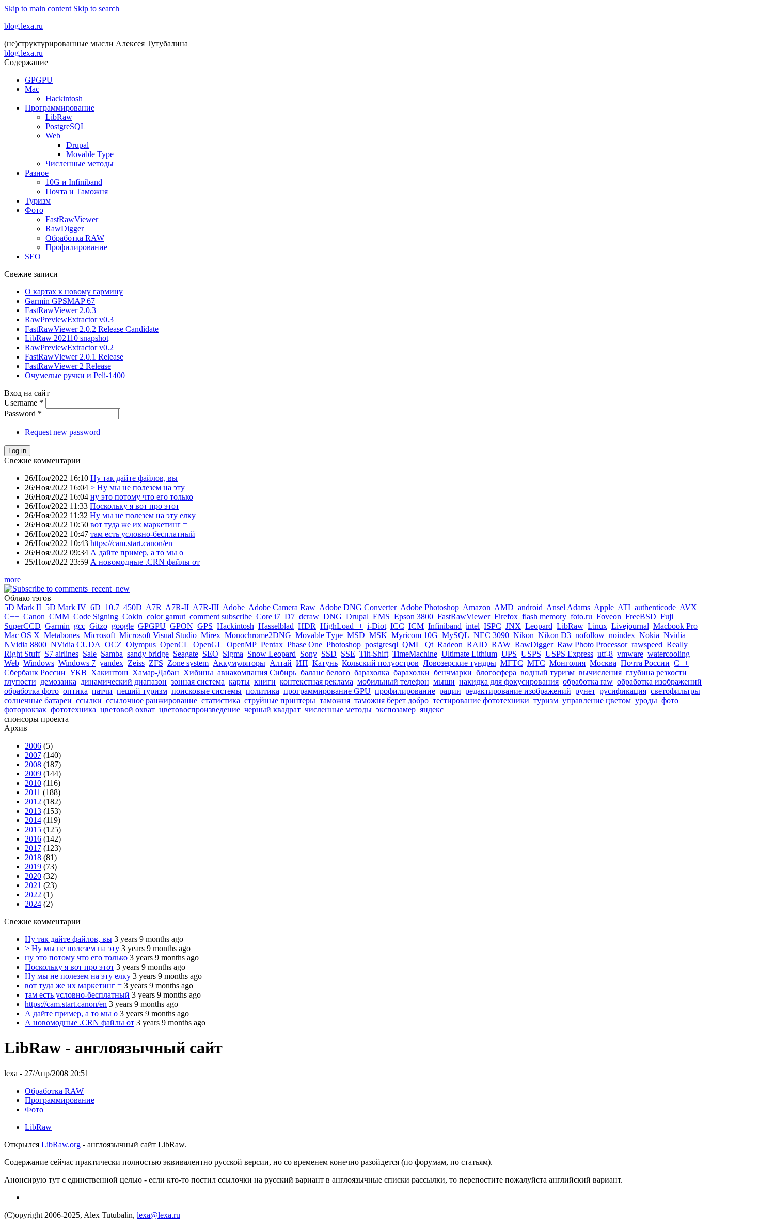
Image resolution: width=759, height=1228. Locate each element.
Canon (34, 616)
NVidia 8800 (25, 644)
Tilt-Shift (373, 653)
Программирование (59, 107)
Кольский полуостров (380, 663)
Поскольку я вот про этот (134, 506)
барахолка (371, 672)
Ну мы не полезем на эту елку (143, 515)
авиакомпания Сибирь (256, 672)
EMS (381, 616)
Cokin (132, 616)
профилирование (405, 691)
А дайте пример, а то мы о (136, 552)
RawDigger (64, 228)
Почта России (645, 663)
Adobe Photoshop (429, 607)
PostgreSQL (65, 126)
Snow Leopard (271, 653)
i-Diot (376, 625)
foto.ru (581, 616)
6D (95, 607)
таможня (335, 700)
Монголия (567, 663)
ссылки (89, 700)
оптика (75, 691)
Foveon (608, 616)
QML (411, 644)
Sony (308, 653)
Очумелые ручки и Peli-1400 (75, 375)
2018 (33, 857)
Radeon (450, 644)
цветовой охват (127, 709)
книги (265, 681)
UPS (509, 653)
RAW (501, 644)
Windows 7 (77, 663)
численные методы (338, 709)
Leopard (538, 625)
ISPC (492, 625)
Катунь (325, 663)
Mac (32, 89)
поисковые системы (206, 691)
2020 (33, 876)
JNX (513, 625)
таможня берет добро (391, 700)
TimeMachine (414, 653)
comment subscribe (220, 616)
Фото (34, 210)
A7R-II (177, 607)
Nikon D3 (554, 635)
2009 (33, 773)
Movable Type (90, 154)
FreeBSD (640, 616)
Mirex (210, 635)
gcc (79, 625)
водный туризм (547, 672)
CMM (59, 616)
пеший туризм (142, 691)
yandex (111, 663)
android (530, 607)
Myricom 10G (414, 635)
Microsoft (99, 635)
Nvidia (674, 635)
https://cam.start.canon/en (131, 543)
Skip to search (96, 8)
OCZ (113, 644)
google (123, 625)
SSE (348, 653)
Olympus (141, 644)
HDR (307, 625)
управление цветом (596, 700)
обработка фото (31, 691)
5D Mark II (22, 607)
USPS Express (569, 653)
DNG (332, 616)
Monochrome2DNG (258, 635)
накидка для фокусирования (509, 681)
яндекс (432, 709)
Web (52, 135)
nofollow (590, 635)
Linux (597, 625)
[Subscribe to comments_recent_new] (67, 588)
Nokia (649, 635)
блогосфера (496, 672)
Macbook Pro (675, 625)
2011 (33, 792)
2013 (33, 810)
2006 (33, 745)
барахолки (411, 672)
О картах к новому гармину (74, 291)
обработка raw (588, 681)
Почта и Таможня (76, 191)
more (12, 579)
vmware (630, 653)
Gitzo (98, 625)
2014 (33, 820)
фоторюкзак (25, 709)
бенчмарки (453, 672)
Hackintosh (64, 98)
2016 (33, 838)
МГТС (511, 663)
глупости (20, 681)
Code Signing (95, 616)
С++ (681, 663)
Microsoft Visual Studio (158, 635)
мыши (444, 681)
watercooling (668, 653)
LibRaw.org (61, 1144)
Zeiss (136, 663)
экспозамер (396, 709)
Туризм (38, 200)
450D (132, 607)
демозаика (58, 681)
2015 (33, 829)
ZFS (156, 663)
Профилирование (76, 247)
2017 (33, 848)
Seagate (185, 653)
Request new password (62, 432)
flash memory (544, 616)
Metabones (62, 635)
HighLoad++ (341, 625)
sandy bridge (148, 653)
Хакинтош (109, 672)
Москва (603, 663)
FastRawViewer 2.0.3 (60, 310)
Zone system (188, 663)
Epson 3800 (413, 616)
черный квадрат (272, 709)
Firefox (506, 616)
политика (262, 691)
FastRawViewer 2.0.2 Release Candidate (92, 328)
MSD (356, 635)
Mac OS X (22, 635)
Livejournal (630, 625)
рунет (585, 691)
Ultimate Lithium (469, 653)
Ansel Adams (568, 607)
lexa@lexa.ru (158, 1214)
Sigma (233, 653)
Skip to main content (37, 8)
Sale (90, 653)
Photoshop (343, 644)
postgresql (381, 644)
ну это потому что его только (141, 496)
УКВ (78, 672)
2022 (33, 894)
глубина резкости (656, 672)
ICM (416, 625)
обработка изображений (659, 681)
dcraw (309, 616)
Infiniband (445, 625)
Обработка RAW (74, 238)
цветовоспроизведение (199, 709)
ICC (397, 625)
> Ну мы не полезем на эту (137, 487)
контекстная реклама (316, 681)
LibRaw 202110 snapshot (66, 338)
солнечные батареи (38, 700)
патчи (102, 691)
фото (669, 700)
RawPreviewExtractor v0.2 (69, 347)
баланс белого (325, 672)
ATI (624, 607)
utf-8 (605, 653)
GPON (181, 625)
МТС (536, 663)
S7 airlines (61, 653)
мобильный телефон (393, 681)
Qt (429, 644)
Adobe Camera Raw (281, 607)
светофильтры (675, 691)
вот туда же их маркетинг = (138, 524)
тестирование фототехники (481, 700)
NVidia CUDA (76, 644)
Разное (37, 172)
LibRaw (58, 117)
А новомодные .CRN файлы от (145, 561)
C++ (11, 616)
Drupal (77, 145)
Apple (604, 607)
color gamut (166, 616)
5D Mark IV (65, 607)
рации (450, 691)
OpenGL (208, 644)
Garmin (57, 625)
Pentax (272, 644)
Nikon (523, 635)
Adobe (234, 607)
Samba (112, 653)
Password (23, 413)
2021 (33, 885)
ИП (302, 663)
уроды (646, 700)
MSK (378, 635)
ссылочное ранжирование (151, 700)
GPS (205, 625)
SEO (33, 256)
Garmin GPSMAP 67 (60, 301)
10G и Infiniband (73, 182)
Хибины (198, 672)
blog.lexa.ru (23, 26)
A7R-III (206, 607)
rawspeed (646, 644)
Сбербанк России (35, 672)
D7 (289, 616)
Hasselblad (276, 625)
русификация (622, 691)
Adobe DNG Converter (358, 607)
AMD (504, 607)
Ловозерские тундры (459, 663)
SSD (329, 653)
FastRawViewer (71, 219)
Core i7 (268, 616)
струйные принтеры (279, 700)
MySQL (455, 635)
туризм (545, 700)
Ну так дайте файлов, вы (134, 478)
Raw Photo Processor (592, 644)
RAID (477, 644)
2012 (33, 801)
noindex (622, 635)
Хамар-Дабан (155, 672)
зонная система (198, 681)
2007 (33, 755)
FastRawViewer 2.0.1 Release (74, 356)
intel (473, 625)
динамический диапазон (124, 681)
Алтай (281, 663)
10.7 (112, 607)
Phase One (304, 644)
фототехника (73, 709)
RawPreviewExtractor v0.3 (69, 319)
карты (239, 681)
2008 (33, 764)
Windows (38, 663)
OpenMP (242, 644)
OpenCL (174, 644)
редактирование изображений (518, 691)
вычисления (600, 672)
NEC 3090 (491, 635)
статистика (220, 700)
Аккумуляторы (239, 663)
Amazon (477, 607)
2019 (33, 866)
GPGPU (39, 79)
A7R (154, 607)
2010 (33, 783)
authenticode (655, 607)
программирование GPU (327, 691)
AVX (688, 607)
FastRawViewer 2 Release (68, 366)
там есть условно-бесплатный (142, 534)
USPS (531, 653)
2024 (33, 903)
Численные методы (79, 163)
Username (23, 402)
